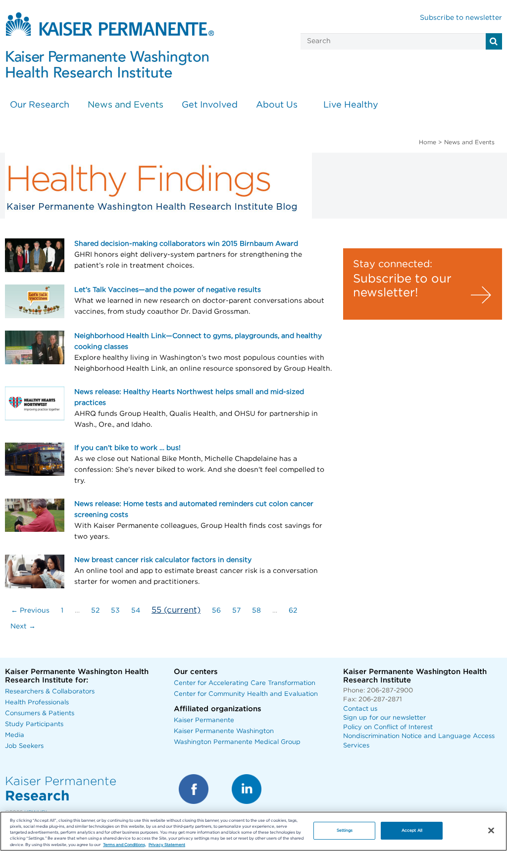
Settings (345, 830)
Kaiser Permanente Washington (224, 731)
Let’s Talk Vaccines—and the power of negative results (167, 289)
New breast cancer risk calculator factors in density (163, 560)
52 (95, 610)
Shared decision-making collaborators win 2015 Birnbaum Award (186, 243)
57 (236, 610)
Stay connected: (392, 264)
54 (135, 610)
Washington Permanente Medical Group (237, 742)
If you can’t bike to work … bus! (127, 448)
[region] (253, 831)
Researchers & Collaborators (50, 691)
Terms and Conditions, (124, 845)
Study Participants (34, 724)
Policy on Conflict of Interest (388, 727)
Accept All (412, 830)
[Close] (491, 831)
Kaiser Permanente (204, 720)
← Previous (30, 610)
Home (427, 142)
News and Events (125, 105)
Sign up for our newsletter (384, 718)
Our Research (39, 105)
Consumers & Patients (39, 713)
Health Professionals (37, 702)
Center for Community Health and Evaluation (246, 694)
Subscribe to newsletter (461, 17)
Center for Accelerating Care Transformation (244, 683)
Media (14, 735)
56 (216, 610)
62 (293, 610)
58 (256, 610)
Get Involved (210, 105)
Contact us (360, 709)
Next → (23, 626)
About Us (277, 105)
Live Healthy (350, 105)
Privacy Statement (167, 845)
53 (115, 610)
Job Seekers (24, 746)
